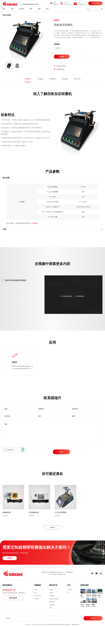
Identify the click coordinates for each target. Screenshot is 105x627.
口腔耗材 (51, 605)
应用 (31, 8)
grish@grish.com (9, 590)
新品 (50, 608)
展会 (35, 593)
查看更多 (52, 527)
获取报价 (61, 56)
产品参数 (40, 79)
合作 (47, 8)
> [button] (47, 65)
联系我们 (35, 223)
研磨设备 (51, 602)
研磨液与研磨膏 (53, 599)
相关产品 (77, 79)
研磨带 (51, 593)
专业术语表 (37, 596)
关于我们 (21, 8)
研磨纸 (51, 590)
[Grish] (13, 573)
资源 (39, 8)
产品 (12, 8)
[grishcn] (10, 3)
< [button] (3, 65)
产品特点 (28, 79)
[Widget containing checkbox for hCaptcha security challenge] (14, 450)
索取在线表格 (13, 598)
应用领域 (52, 79)
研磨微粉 (51, 596)
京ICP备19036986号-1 (41, 624)
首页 (4, 8)
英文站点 (55, 4)
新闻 (35, 590)
